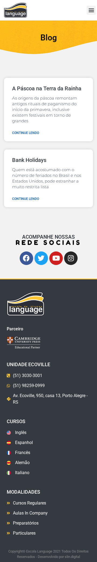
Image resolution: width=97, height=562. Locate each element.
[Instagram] (71, 258)
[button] (91, 10)
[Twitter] (41, 258)
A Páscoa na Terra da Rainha (46, 88)
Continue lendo (25, 133)
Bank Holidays (29, 160)
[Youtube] (56, 258)
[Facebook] (26, 258)
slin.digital (72, 557)
